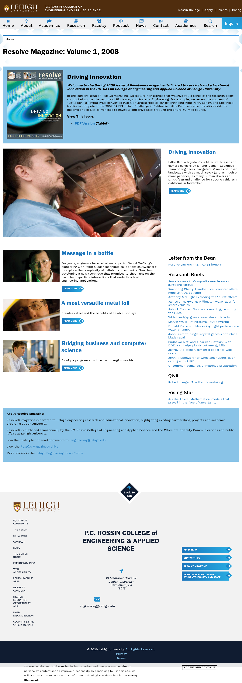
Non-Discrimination (23, 614)
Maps (16, 547)
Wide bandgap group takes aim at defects (199, 317)
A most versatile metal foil (95, 302)
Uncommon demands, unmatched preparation (202, 365)
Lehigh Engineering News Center (60, 453)
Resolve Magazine (195, 566)
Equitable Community (20, 522)
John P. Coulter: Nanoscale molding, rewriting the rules (202, 310)
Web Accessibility (22, 571)
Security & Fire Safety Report (23, 623)
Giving (236, 10)
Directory (20, 535)
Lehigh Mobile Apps (23, 580)
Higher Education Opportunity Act (22, 601)
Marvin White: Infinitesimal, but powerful (198, 322)
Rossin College (189, 10)
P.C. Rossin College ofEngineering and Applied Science (73, 8)
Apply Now (190, 549)
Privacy (121, 654)
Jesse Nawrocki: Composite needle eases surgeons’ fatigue (198, 283)
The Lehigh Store (20, 555)
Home (10, 39)
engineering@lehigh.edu (88, 440)
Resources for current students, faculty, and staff (202, 575)
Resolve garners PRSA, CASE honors (195, 264)
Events (222, 10)
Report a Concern (19, 589)
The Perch (20, 529)
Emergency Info (24, 563)
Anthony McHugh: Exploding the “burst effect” (202, 297)
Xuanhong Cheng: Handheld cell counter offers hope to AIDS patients (202, 290)
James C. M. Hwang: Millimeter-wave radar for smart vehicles (202, 303)
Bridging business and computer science (103, 347)
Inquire (232, 23)
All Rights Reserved (140, 649)
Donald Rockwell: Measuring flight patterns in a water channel (203, 327)
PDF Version (85, 123)
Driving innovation (192, 151)
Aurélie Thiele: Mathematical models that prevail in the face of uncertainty (198, 400)
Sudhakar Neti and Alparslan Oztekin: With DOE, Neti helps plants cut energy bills (199, 343)
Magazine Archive (39, 446)
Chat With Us (192, 558)
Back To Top (129, 494)
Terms (121, 658)
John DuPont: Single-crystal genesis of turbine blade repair (202, 335)
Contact (19, 541)
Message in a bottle (87, 252)
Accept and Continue (199, 667)
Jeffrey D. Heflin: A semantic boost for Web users (200, 351)
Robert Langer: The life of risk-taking (195, 382)
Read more (177, 191)
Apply (208, 10)
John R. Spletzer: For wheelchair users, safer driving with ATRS (201, 359)
